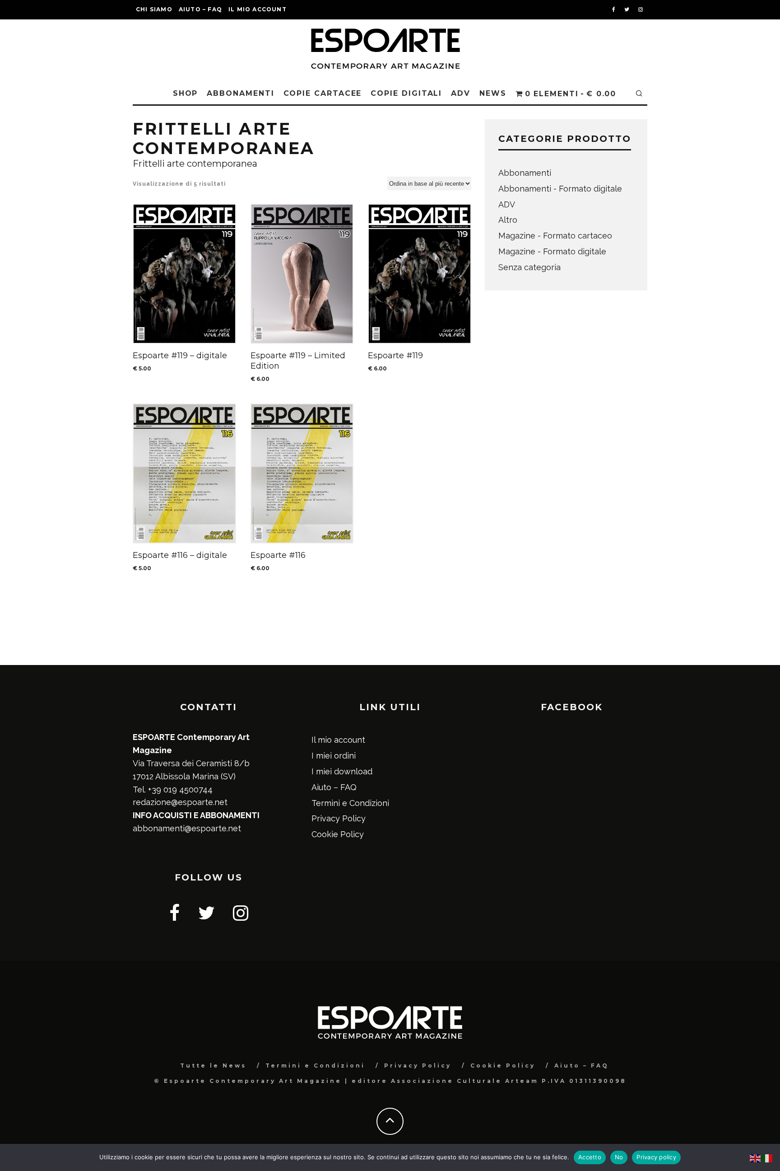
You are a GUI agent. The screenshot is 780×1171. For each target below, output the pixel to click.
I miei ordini (333, 755)
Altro (507, 220)
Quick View (184, 274)
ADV (460, 93)
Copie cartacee (322, 93)
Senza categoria (529, 267)
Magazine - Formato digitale (552, 251)
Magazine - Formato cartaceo (555, 235)
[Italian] (767, 1157)
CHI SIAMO (154, 9)
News (492, 93)
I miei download (341, 771)
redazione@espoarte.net (180, 802)
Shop (185, 93)
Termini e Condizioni (350, 803)
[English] (755, 1157)
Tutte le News (213, 1065)
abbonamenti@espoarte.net (187, 828)
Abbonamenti (240, 93)
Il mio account (257, 9)
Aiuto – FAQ (200, 9)
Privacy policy (656, 1157)
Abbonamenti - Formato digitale (560, 188)
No (619, 1157)
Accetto (589, 1157)
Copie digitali (406, 93)
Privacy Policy (338, 818)
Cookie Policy (337, 834)
